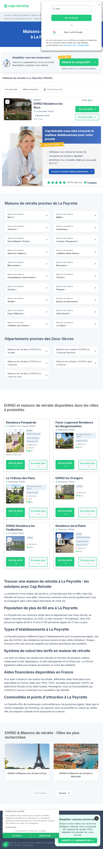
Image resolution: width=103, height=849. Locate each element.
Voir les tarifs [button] (86, 109)
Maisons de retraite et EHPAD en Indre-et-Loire (24, 375)
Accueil (8, 15)
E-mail (56, 8)
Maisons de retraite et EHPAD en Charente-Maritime (73, 351)
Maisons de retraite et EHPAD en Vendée (24, 351)
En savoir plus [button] (85, 117)
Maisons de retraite (21, 15)
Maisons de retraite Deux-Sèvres (18, 19)
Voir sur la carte (11, 89)
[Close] (96, 818)
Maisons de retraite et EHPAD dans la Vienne (74, 363)
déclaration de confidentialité (76, 45)
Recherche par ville (54, 89)
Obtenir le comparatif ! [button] (75, 61)
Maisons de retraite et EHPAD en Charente (24, 363)
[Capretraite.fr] (16, 6)
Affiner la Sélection (30, 89)
